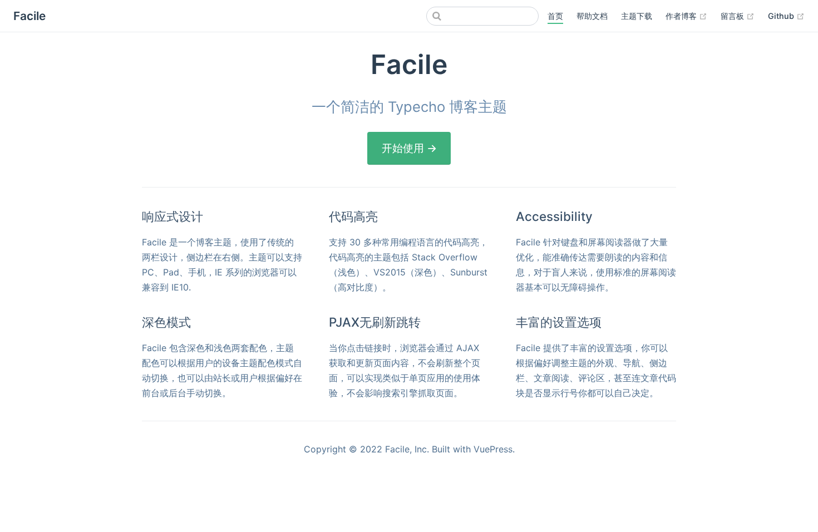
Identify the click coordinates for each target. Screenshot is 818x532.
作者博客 (686, 16)
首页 (555, 16)
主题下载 (636, 16)
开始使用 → (409, 148)
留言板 (738, 16)
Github (786, 16)
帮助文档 (592, 16)
